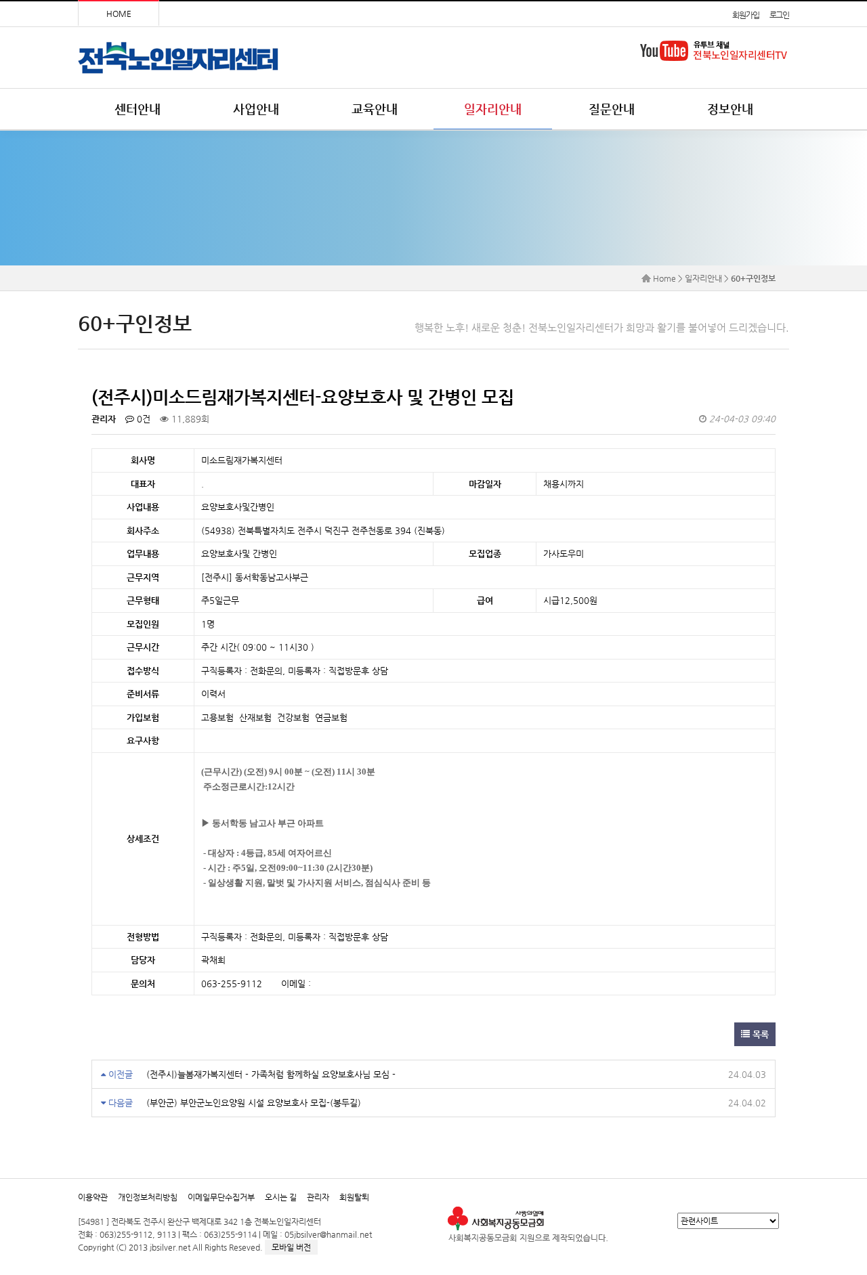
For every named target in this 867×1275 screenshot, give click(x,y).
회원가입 (745, 15)
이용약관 (93, 1197)
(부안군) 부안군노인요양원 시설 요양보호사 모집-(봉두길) (253, 1103)
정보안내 (730, 109)
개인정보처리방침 (147, 1197)
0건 (142, 419)
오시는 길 (281, 1197)
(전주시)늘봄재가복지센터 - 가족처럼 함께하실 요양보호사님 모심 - (271, 1074)
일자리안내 (493, 109)
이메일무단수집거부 (221, 1197)
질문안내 (612, 109)
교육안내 (375, 109)
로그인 (779, 15)
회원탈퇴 (354, 1197)
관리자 (318, 1197)
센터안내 (137, 109)
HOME (118, 13)
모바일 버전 (291, 1247)
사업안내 (256, 109)
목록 (759, 1034)
